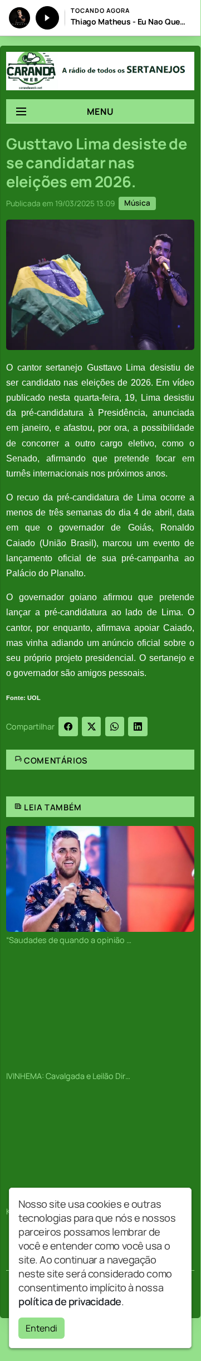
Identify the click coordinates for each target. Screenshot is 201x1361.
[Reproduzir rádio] (47, 18)
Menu (100, 111)
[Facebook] (68, 726)
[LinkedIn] (138, 726)
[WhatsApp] (115, 726)
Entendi (41, 1328)
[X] (91, 726)
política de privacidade (69, 1301)
